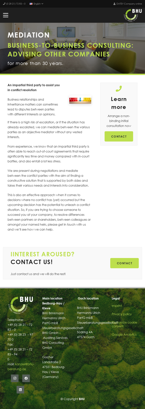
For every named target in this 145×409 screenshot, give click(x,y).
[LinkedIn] (20, 389)
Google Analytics (124, 334)
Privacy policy (122, 314)
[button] (36, 4)
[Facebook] (26, 378)
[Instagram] (15, 378)
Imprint (117, 306)
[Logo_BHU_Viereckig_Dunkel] (132, 15)
